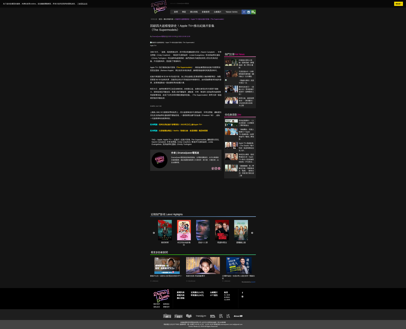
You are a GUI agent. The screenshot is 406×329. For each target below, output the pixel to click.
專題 (184, 12)
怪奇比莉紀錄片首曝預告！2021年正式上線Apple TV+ (180, 125)
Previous (154, 233)
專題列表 (180, 295)
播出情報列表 (168, 19)
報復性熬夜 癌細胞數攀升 (195, 276)
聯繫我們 (166, 307)
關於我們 (157, 304)
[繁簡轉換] (253, 12)
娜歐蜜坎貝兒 (213, 140)
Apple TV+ (153, 45)
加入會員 (227, 295)
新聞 (176, 12)
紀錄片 (177, 140)
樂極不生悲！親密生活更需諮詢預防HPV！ (166, 276)
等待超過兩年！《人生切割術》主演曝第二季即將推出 (246, 123)
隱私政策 (157, 307)
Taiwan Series (231, 12)
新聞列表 (180, 292)
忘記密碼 (227, 299)
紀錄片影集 (185, 140)
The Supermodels (184, 67)
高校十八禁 (203, 242)
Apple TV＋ (168, 140)
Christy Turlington (184, 144)
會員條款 (227, 297)
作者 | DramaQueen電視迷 (185, 152)
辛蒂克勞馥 (171, 142)
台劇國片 (217, 12)
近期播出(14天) (197, 292)
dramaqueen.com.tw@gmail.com (231, 324)
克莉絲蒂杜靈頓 (169, 144)
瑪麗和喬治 (222, 242)
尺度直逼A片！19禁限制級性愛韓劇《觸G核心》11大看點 (246, 74)
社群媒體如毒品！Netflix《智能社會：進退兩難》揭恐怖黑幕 (183, 131)
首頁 (160, 19)
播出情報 (194, 12)
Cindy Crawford (183, 142)
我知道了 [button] (399, 4)
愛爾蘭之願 (241, 242)
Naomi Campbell (159, 142)
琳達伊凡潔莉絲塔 (199, 142)
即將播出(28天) (197, 295)
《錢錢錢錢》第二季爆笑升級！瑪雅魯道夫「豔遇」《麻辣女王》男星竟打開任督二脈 (246, 170)
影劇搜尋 (206, 12)
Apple (159, 140)
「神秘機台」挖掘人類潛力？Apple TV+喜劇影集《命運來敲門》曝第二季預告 (246, 134)
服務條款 (166, 304)
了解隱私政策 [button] (82, 4)
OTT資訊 (214, 295)
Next (252, 233)
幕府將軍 (165, 242)
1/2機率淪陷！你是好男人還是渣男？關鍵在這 (238, 277)
